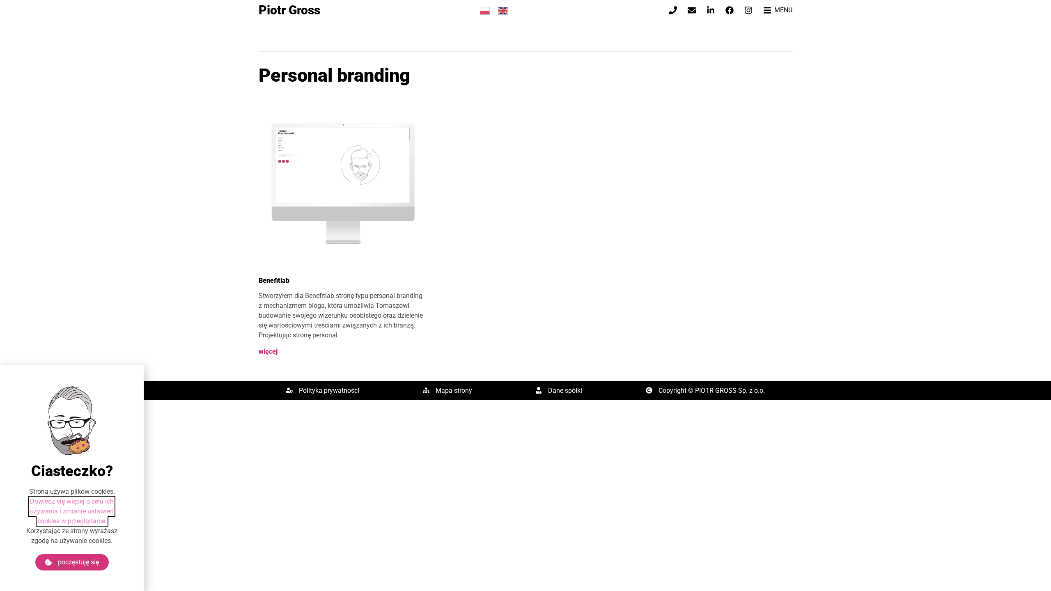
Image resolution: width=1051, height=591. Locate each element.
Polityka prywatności (329, 390)
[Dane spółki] (538, 390)
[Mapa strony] (426, 390)
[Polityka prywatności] (289, 390)
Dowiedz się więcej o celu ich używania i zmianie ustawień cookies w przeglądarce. (72, 511)
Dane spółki (565, 390)
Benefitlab (274, 280)
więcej (268, 351)
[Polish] (485, 10)
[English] (503, 10)
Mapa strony (454, 390)
